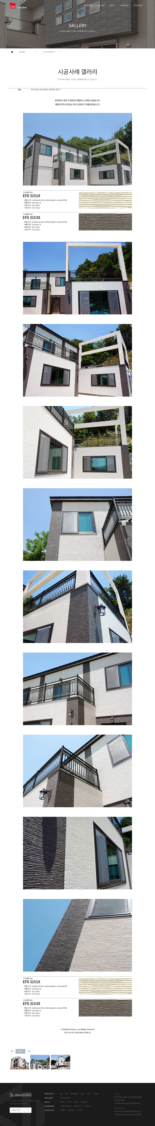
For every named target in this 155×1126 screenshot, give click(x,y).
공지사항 (80, 1110)
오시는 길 (87, 1106)
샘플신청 (71, 1110)
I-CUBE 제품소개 (66, 1106)
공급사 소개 (78, 1106)
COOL (82, 1094)
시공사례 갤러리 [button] (49, 52)
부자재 (95, 1094)
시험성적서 (84, 1102)
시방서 (76, 1102)
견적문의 (63, 1110)
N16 (66, 1094)
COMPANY (124, 5)
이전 (11, 1051)
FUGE (89, 1094)
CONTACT (138, 5)
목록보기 (20, 1051)
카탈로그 (63, 1102)
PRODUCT (88, 5)
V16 (61, 1094)
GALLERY (101, 5)
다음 (29, 1051)
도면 (69, 1102)
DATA (112, 5)
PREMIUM (74, 1094)
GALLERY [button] (22, 52)
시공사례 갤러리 (65, 1098)
